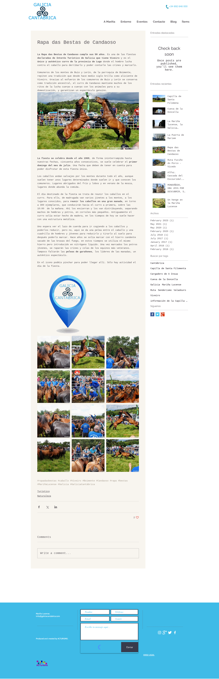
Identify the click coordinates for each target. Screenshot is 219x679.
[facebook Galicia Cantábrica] (175, 632)
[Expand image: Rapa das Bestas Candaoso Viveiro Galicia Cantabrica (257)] (122, 352)
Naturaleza (44, 496)
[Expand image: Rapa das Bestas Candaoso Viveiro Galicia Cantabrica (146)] (122, 386)
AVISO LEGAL (148, 655)
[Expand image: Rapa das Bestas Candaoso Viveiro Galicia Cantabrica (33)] (122, 455)
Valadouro (180, 290)
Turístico (43, 491)
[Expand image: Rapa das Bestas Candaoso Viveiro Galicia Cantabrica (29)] (88, 352)
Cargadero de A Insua (164, 274)
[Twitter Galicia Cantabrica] (170, 632)
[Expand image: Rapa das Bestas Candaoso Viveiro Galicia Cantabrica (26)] (122, 421)
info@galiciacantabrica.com (48, 616)
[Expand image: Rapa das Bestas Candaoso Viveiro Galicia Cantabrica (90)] (53, 455)
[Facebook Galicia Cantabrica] (152, 314)
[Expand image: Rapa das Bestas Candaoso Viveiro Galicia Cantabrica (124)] (88, 421)
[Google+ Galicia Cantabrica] (165, 632)
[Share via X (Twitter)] (47, 507)
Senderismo (165, 290)
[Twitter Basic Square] (157, 314)
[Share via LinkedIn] (55, 507)
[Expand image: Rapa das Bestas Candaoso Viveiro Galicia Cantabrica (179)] (88, 455)
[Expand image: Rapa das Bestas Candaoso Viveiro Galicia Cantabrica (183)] (53, 386)
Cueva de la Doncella (164, 279)
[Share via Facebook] (39, 507)
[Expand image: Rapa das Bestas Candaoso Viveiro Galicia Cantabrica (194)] (53, 352)
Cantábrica (157, 263)
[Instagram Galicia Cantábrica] (159, 632)
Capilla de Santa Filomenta (168, 268)
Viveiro (155, 295)
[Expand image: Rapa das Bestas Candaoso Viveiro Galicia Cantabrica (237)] (88, 386)
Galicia (155, 284)
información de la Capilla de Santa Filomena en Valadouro (169, 301)
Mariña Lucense (171, 284)
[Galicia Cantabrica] (163, 314)
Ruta (153, 290)
